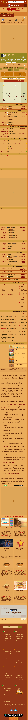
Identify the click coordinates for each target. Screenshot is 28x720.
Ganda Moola (8, 62)
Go (20, 626)
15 (12, 73)
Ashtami (9, 112)
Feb (7, 67)
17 (17, 73)
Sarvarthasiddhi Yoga (9, 668)
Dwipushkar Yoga (5, 404)
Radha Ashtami (13, 59)
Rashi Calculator (7, 692)
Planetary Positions (20, 638)
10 (25, 72)
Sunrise (4, 106)
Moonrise (4, 108)
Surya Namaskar (16, 464)
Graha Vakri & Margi (20, 642)
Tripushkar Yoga (12, 404)
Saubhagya (10, 119)
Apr (12, 67)
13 (7, 73)
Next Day (20, 80)
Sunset (23, 106)
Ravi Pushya (7, 677)
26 (14, 75)
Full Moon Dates (19, 634)
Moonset (23, 108)
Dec (17, 69)
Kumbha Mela (7, 701)
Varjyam (4, 235)
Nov (15, 69)
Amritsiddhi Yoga (8, 670)
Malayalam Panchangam (9, 697)
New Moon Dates (19, 636)
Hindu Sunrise (7, 690)
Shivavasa (4, 261)
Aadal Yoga (18, 62)
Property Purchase (9, 658)
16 (14, 73)
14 (9, 73)
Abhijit (4, 212)
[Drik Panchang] (4, 2)
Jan (4, 67)
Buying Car (7, 655)
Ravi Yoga (14, 62)
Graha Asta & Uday (20, 640)
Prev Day (6, 80)
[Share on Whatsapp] (5, 485)
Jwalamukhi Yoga (12, 407)
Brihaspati (14, 462)
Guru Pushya (7, 679)
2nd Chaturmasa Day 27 (5, 59)
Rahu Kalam (3, 227)
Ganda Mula (16, 403)
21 (1, 75)
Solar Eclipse (7, 634)
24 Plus (19, 64)
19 (22, 73)
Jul (20, 67)
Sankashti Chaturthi (10, 473)
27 (17, 75)
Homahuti (4, 254)
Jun (17, 67)
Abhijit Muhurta (6, 446)
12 (4, 73)
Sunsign (4, 158)
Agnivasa (4, 256)
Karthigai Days (19, 675)
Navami (9, 114)
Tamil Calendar (19, 673)
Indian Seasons (7, 688)
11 (1, 73)
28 (20, 75)
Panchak (18, 651)
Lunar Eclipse (8, 636)
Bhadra (6, 403)
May (15, 67)
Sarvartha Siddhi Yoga (14, 406)
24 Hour (14, 64)
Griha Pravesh (8, 653)
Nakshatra (23, 112)
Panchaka (11, 403)
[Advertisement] (14, 39)
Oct (12, 69)
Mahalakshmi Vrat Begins (21, 59)
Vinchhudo (21, 403)
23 (7, 75)
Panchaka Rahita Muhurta (6, 313)
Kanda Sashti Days (20, 679)
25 (12, 75)
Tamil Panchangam (20, 668)
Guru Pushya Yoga (5, 406)
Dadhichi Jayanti (14, 60)
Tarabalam (25, 284)
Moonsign (4, 155)
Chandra (5, 462)
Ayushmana (10, 116)
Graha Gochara (19, 645)
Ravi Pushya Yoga (21, 404)
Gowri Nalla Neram (20, 670)
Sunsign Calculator (8, 694)
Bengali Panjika (7, 699)
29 (22, 75)
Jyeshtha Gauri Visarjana (6, 60)
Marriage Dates (8, 651)
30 (25, 75)
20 (25, 73)
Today (13, 80)
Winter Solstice (8, 645)
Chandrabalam (7, 284)
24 (9, 75)
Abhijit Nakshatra (19, 662)
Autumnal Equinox (9, 642)
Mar (10, 67)
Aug (22, 67)
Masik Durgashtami (21, 60)
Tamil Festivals (19, 677)
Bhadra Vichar (19, 655)
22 (4, 75)
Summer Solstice (8, 640)
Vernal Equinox (8, 638)
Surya (8, 462)
